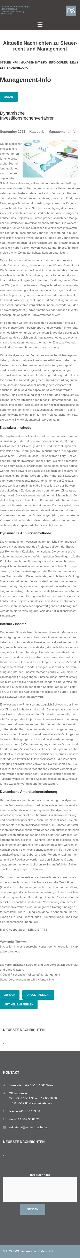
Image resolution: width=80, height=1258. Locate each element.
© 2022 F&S (11, 1251)
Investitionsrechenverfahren (34, 946)
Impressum (28, 1251)
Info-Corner (58, 62)
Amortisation (62, 946)
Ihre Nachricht (40, 1174)
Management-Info (34, 62)
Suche (9, 96)
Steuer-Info (9, 62)
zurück (9, 994)
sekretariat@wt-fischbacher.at (28, 1127)
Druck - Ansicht (38, 994)
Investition (6, 946)
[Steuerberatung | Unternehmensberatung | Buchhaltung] (72, 10)
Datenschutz (46, 1251)
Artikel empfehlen (18, 1004)
